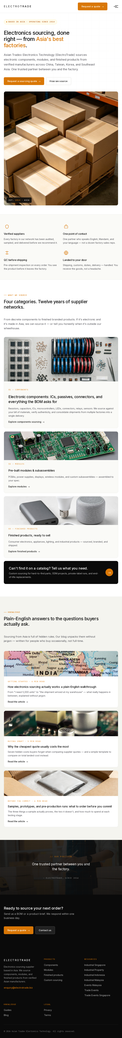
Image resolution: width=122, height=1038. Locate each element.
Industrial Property (94, 970)
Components (51, 965)
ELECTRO (18, 6)
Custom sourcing (53, 980)
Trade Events (91, 990)
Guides (7, 1010)
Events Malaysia (93, 985)
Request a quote (90, 6)
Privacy (48, 1010)
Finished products (53, 975)
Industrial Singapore (94, 965)
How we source (59, 81)
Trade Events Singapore (97, 995)
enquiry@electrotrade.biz (18, 987)
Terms (47, 1015)
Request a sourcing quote (22, 81)
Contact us (45, 930)
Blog (6, 1015)
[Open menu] (115, 6)
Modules (48, 970)
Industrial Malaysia (94, 980)
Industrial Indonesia (94, 975)
